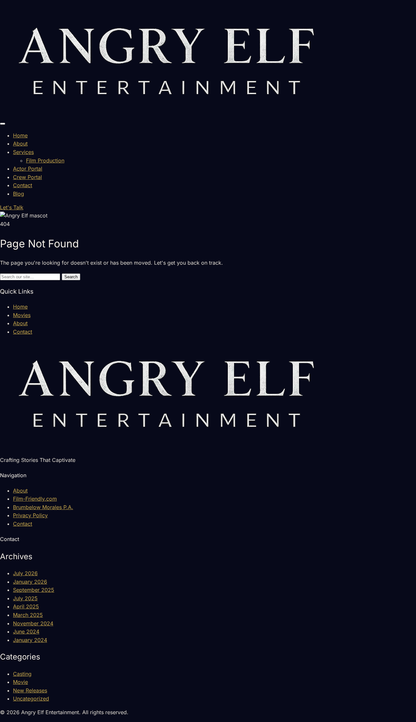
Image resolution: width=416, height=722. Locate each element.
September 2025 (33, 590)
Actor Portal (27, 168)
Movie (20, 682)
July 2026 (25, 573)
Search (71, 276)
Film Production (45, 160)
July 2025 (25, 598)
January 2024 (30, 640)
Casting (22, 674)
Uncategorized (31, 698)
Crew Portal (27, 177)
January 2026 (30, 581)
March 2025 (28, 615)
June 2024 (26, 631)
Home (20, 135)
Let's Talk (11, 207)
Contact (22, 185)
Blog (18, 193)
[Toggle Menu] (2, 124)
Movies (22, 315)
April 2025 (26, 606)
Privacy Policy (30, 515)
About (20, 143)
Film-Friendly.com (35, 498)
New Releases (30, 690)
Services (23, 152)
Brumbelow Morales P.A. (43, 507)
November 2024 (33, 623)
